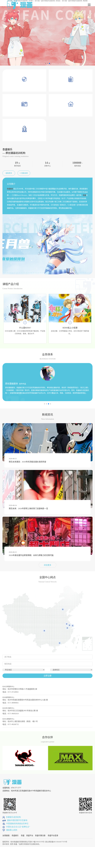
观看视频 (24, 173)
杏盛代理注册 (40, 835)
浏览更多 (47, 565)
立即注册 (47, 676)
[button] (89, 318)
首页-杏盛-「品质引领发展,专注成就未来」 (25, 844)
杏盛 (22, 835)
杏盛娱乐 (15, 835)
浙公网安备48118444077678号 (56, 842)
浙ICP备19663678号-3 (37, 842)
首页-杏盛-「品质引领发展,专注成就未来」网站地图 (74, 0)
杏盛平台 (29, 835)
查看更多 (9, 173)
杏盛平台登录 (53, 835)
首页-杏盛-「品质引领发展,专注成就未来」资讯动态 (47, 0)
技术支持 (5, 844)
